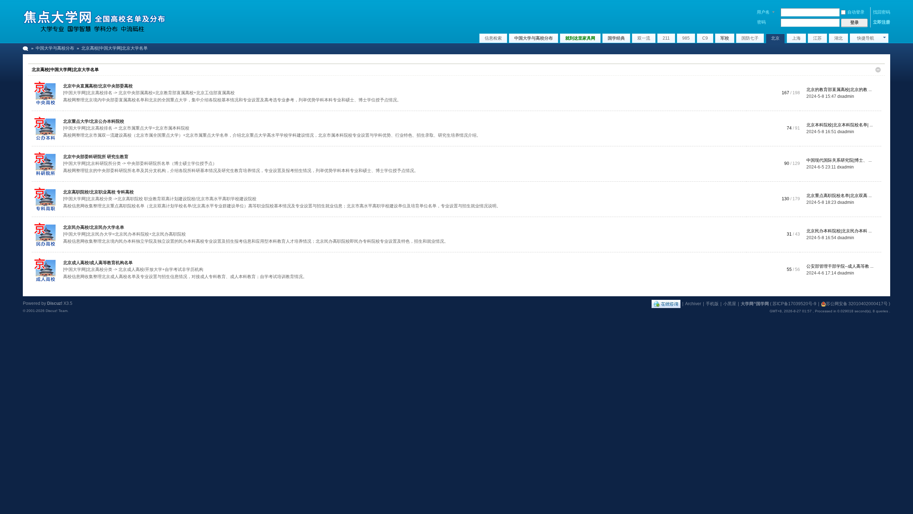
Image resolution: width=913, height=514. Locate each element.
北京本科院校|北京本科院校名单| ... (839, 124)
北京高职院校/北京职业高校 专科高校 (98, 192)
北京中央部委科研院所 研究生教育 (95, 156)
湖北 (838, 38)
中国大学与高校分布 (533, 38)
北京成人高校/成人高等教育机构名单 (98, 262)
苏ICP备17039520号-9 (794, 303)
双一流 (643, 38)
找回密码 (881, 12)
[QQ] (666, 303)
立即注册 (881, 22)
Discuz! (54, 303)
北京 (775, 38)
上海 (796, 38)
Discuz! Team (56, 311)
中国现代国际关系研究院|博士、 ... (839, 160)
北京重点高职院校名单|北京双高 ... (839, 195)
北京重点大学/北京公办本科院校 (93, 121)
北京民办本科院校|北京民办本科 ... (839, 230)
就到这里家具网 (580, 38)
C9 (705, 38)
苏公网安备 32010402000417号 (857, 303)
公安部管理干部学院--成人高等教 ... (839, 266)
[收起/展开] (878, 70)
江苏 (817, 38)
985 (686, 38)
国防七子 (750, 38)
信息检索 (493, 38)
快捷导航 (865, 38)
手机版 (712, 303)
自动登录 (855, 12)
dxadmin (845, 96)
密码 (761, 22)
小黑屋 (729, 303)
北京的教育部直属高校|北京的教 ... (839, 89)
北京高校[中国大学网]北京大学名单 (65, 69)
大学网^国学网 (755, 303)
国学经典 (616, 38)
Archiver (693, 303)
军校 (724, 38)
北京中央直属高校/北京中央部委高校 (98, 86)
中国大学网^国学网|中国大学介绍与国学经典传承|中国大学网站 (26, 48)
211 (666, 38)
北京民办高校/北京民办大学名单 (93, 227)
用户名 (763, 12)
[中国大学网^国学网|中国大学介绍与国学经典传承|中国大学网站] (94, 19)
